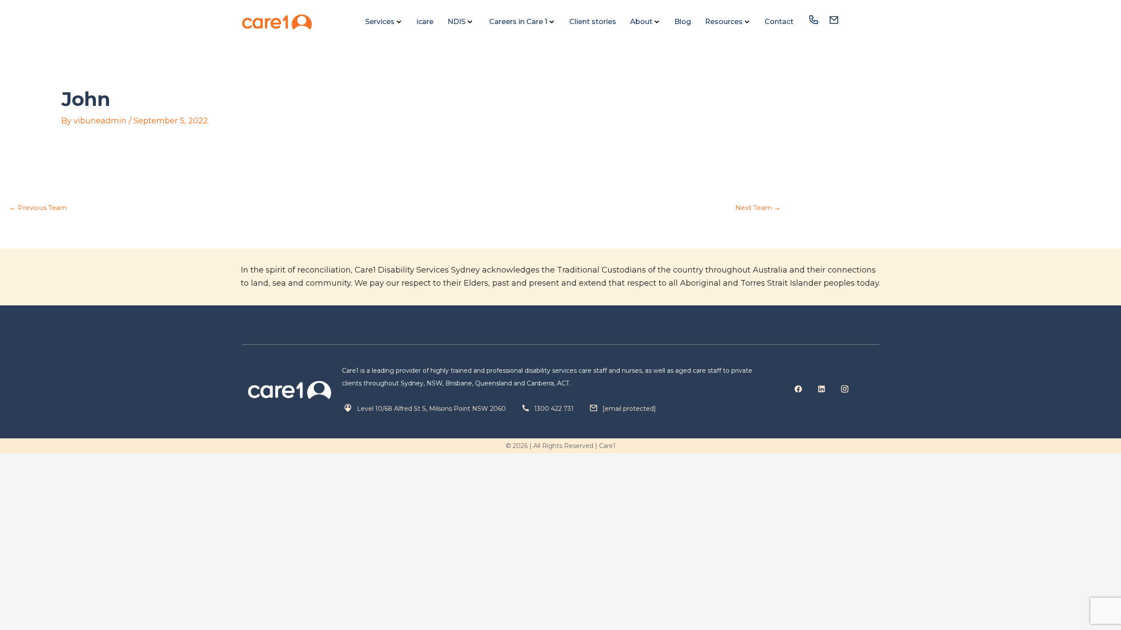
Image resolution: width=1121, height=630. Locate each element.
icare (425, 22)
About (641, 22)
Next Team (757, 207)
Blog (682, 22)
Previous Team (38, 207)
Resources (724, 22)
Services (380, 22)
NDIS (456, 22)
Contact (779, 22)
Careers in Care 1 (517, 22)
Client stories (592, 22)
